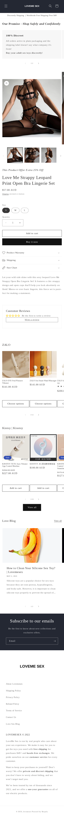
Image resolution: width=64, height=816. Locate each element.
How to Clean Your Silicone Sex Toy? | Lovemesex (31, 569)
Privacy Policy (12, 697)
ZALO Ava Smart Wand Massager (43, 381)
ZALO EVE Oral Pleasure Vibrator (12, 382)
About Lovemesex (14, 684)
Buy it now (32, 242)
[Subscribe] (54, 641)
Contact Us (11, 717)
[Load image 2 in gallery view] (32, 155)
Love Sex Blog (13, 724)
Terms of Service (14, 710)
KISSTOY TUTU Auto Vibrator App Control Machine (15, 465)
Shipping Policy (13, 691)
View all (32, 507)
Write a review (32, 320)
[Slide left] (25, 63)
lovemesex (27, 811)
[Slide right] (38, 63)
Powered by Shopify (40, 811)
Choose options (15, 403)
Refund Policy (12, 704)
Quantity (6, 217)
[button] (6, 6)
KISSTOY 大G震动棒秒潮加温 (42, 464)
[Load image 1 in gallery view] (15, 155)
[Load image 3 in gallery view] (49, 155)
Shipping (5, 194)
